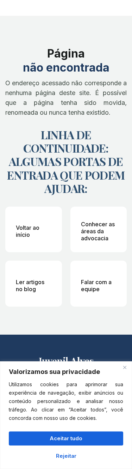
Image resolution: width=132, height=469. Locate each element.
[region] (66, 415)
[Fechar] (124, 367)
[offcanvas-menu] (122, 7)
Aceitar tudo (66, 438)
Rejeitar (66, 456)
